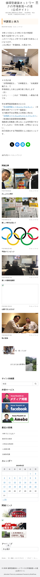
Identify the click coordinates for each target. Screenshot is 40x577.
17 (4, 486)
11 (10, 482)
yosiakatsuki (19, 574)
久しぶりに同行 (7, 194)
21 (25, 486)
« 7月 (5, 499)
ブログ (29, 558)
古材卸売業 (6, 454)
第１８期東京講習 (8, 280)
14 (25, 482)
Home (4, 558)
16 (36, 482)
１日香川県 (6, 449)
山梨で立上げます (8, 309)
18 (10, 486)
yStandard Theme (9, 574)
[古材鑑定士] (14, 530)
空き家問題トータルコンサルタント (18, 107)
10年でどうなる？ (8, 433)
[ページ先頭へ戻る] (8, 545)
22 (30, 486)
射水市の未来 (7, 438)
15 (30, 482)
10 (4, 482)
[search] (35, 384)
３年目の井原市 (7, 444)
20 (20, 486)
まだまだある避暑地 (17, 364)
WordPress (33, 574)
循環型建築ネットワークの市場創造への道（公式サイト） (20, 6)
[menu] (37, 2)
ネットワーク (18, 27)
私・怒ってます (21, 350)
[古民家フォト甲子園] (3, 521)
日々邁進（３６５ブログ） (16, 558)
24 (4, 491)
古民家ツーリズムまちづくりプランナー (20, 115)
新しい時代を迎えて (9, 222)
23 (36, 486)
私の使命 (5, 338)
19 (15, 486)
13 (20, 482)
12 (15, 482)
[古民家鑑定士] (14, 538)
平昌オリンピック (8, 251)
